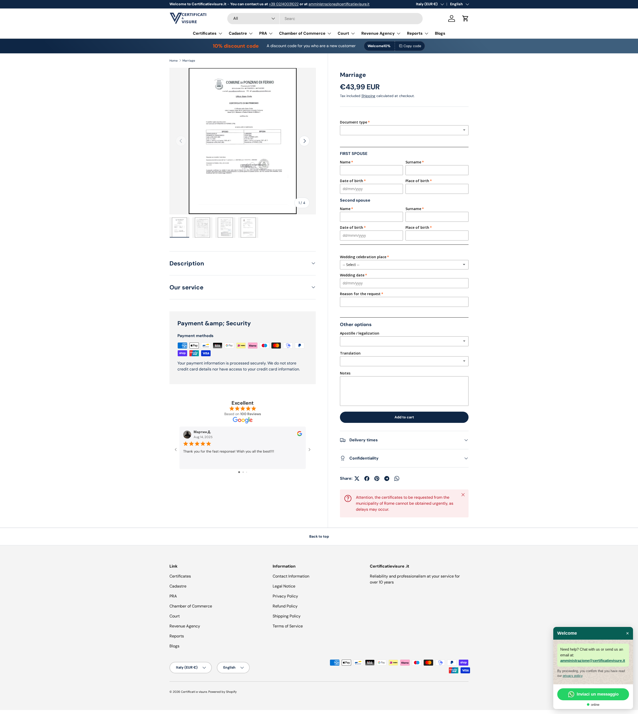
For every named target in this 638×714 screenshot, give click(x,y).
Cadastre (238, 33)
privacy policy (572, 676)
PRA (263, 33)
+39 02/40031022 (284, 4)
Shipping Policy (287, 616)
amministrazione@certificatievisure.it (339, 4)
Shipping (368, 96)
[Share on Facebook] (367, 478)
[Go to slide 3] (246, 472)
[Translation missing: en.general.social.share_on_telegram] (387, 478)
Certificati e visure (194, 692)
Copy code (412, 46)
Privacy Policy (285, 596)
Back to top (319, 536)
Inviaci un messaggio (598, 694)
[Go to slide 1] (239, 472)
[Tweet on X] (357, 478)
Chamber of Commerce (302, 33)
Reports (415, 33)
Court (343, 33)
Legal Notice (284, 586)
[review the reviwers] (299, 435)
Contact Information (291, 576)
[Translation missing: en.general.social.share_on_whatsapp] (397, 478)
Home (173, 60)
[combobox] (325, 18)
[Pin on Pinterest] (377, 478)
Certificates (205, 33)
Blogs (440, 33)
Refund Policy (285, 606)
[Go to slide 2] (243, 472)
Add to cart (404, 417)
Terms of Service (288, 626)
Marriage (188, 60)
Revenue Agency (378, 33)
